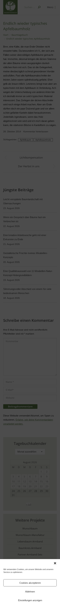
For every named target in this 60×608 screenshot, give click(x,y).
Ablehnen (30, 591)
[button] (55, 563)
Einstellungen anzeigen (30, 600)
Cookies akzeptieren (30, 582)
